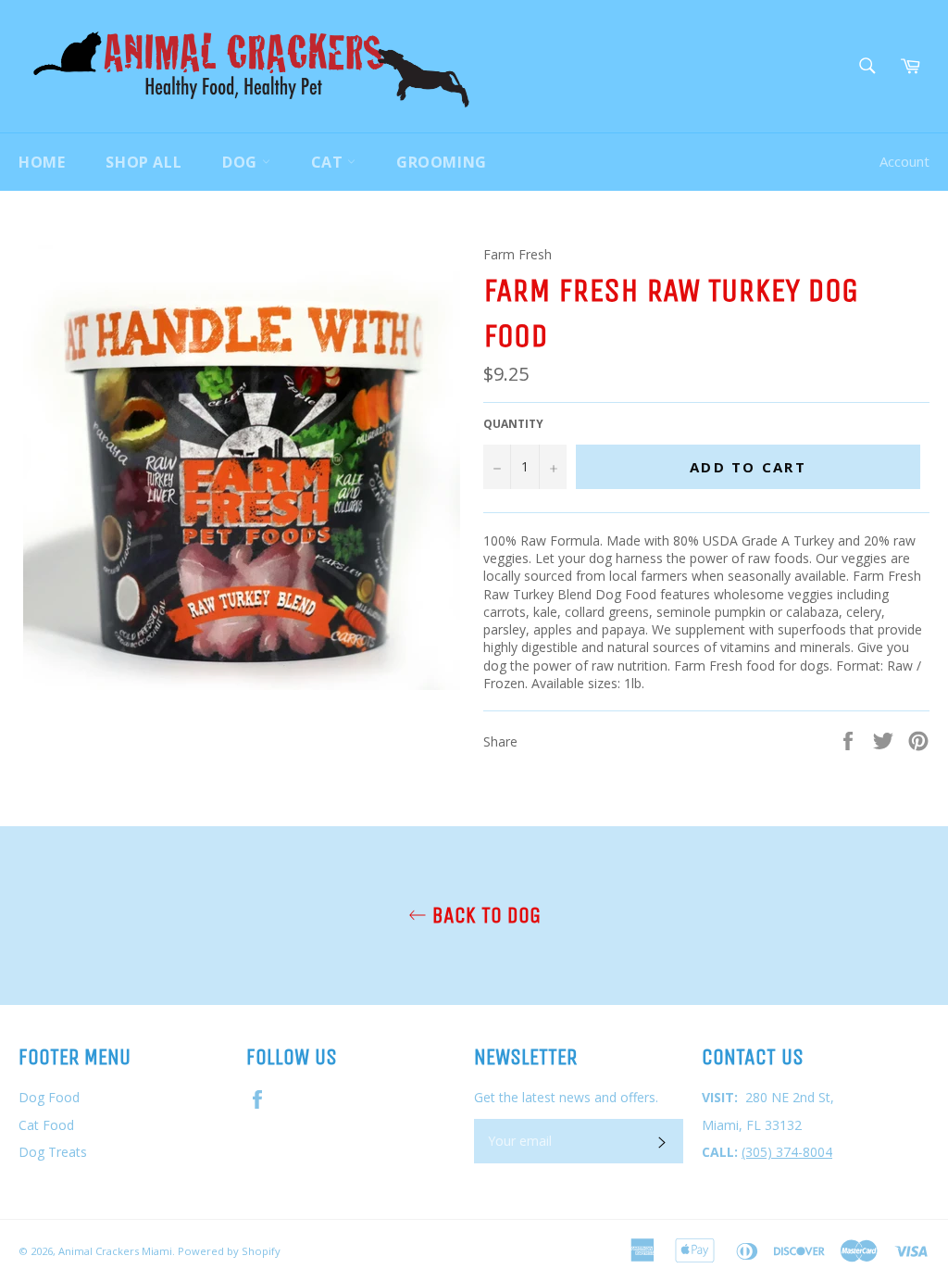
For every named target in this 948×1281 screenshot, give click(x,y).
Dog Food (49, 1097)
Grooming (441, 162)
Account (904, 161)
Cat (329, 162)
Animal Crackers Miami (115, 1251)
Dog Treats (53, 1152)
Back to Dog (484, 915)
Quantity (513, 424)
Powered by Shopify (229, 1251)
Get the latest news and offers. (566, 1097)
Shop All (143, 162)
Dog (241, 162)
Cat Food (46, 1125)
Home (42, 162)
